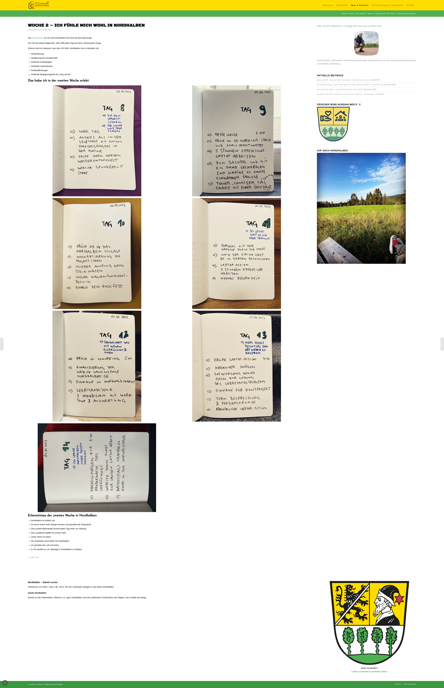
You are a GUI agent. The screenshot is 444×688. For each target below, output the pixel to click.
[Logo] (38, 5)
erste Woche (37, 38)
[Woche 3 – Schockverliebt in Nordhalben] (442, 344)
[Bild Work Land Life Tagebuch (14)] (98, 468)
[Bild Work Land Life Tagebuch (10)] (98, 254)
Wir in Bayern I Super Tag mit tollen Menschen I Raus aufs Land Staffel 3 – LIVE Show (348, 84)
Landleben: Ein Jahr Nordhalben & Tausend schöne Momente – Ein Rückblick (345, 94)
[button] (5, 683)
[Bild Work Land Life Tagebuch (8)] (98, 141)
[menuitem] (328, 5)
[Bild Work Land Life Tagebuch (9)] (237, 141)
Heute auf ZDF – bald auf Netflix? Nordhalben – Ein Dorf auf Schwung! (343, 80)
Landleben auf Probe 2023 (39, 30)
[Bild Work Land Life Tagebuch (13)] (237, 367)
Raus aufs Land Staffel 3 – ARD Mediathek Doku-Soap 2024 (339, 89)
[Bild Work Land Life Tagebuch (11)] (237, 254)
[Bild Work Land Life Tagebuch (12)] (98, 367)
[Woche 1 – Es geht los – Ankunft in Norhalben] (2, 344)
